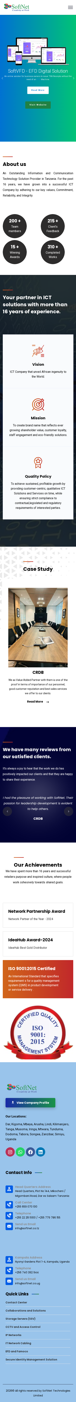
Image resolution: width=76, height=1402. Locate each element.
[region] (38, 78)
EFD (39, 79)
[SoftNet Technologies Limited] (17, 7)
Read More (35, 702)
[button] (2, 78)
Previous (7, 811)
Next (68, 811)
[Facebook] (30, 1152)
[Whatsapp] (20, 1152)
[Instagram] (10, 1152)
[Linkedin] (40, 1152)
